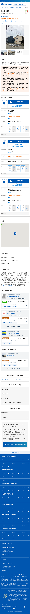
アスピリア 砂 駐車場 (13, 333)
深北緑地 (18, 379)
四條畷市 (12, 7)
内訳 (10, 118)
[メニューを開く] (28, 4)
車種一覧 (10, 113)
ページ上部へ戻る (16, 452)
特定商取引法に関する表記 (8, 567)
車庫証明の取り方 (6, 554)
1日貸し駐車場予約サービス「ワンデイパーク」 (12, 606)
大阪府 (6, 7)
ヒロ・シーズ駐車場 (13, 296)
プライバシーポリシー (7, 563)
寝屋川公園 (5, 379)
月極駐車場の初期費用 (7, 551)
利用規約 (4, 559)
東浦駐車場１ (11, 313)
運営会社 (4, 570)
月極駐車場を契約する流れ (8, 547)
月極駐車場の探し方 (7, 543)
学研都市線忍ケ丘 (7, 285)
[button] (15, 389)
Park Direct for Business (7, 608)
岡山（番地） (19, 7)
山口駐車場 (10, 355)
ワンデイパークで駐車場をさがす (14, 444)
